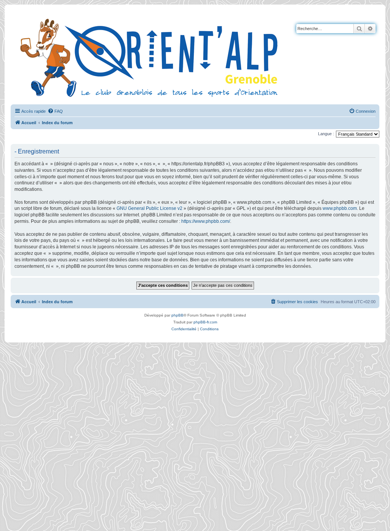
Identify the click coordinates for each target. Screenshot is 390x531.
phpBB (177, 315)
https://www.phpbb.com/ (205, 221)
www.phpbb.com (340, 208)
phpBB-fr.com (205, 322)
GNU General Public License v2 (149, 208)
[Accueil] (150, 57)
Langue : (326, 133)
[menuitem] (55, 111)
